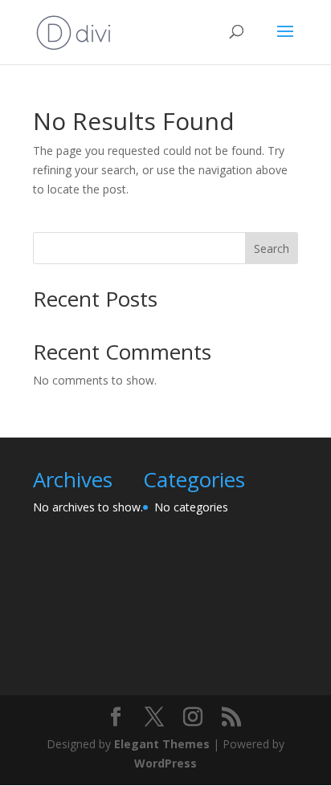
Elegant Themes (162, 743)
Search (271, 248)
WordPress (165, 763)
